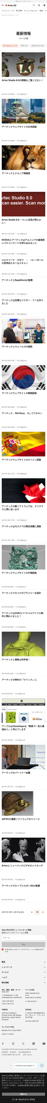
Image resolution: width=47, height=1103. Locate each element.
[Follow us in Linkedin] (33, 1044)
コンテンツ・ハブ (8, 11)
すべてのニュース (10, 46)
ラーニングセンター (31, 11)
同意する (23, 1094)
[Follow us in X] (23, 1044)
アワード (24, 46)
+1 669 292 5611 (31, 1001)
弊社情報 (5, 983)
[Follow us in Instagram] (13, 1044)
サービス (5, 972)
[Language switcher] (44, 5)
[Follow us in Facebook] (3, 1044)
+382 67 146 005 (8, 1034)
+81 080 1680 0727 (32, 1021)
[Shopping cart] (39, 5)
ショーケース (7, 967)
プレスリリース (37, 46)
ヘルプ (4, 977)
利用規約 (5, 1052)
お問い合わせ (27, 1055)
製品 (3, 962)
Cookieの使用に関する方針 (11, 1055)
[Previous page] (32, 912)
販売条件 (13, 1052)
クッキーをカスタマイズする (23, 1099)
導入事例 (19, 11)
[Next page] (42, 912)
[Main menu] (2, 5)
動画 (41, 11)
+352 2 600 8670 (8, 1001)
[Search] (34, 5)
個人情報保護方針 (25, 1052)
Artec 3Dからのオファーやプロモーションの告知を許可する (24, 950)
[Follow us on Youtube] (44, 1044)
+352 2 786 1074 (8, 1004)
